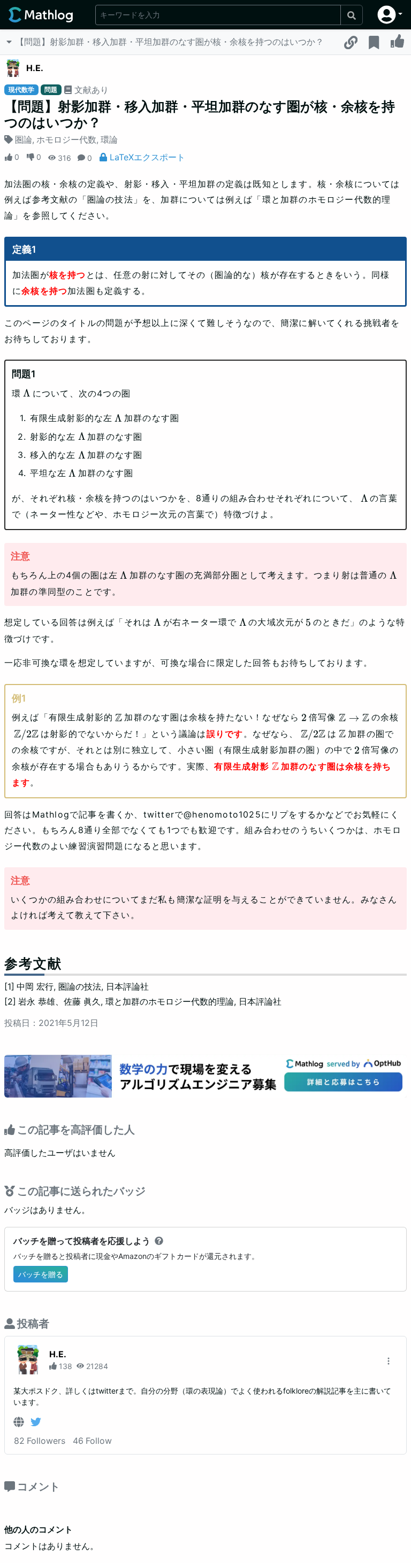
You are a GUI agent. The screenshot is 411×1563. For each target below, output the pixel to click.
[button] (389, 14)
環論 (109, 139)
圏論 (23, 139)
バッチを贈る (40, 1274)
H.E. (34, 68)
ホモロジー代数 (66, 139)
